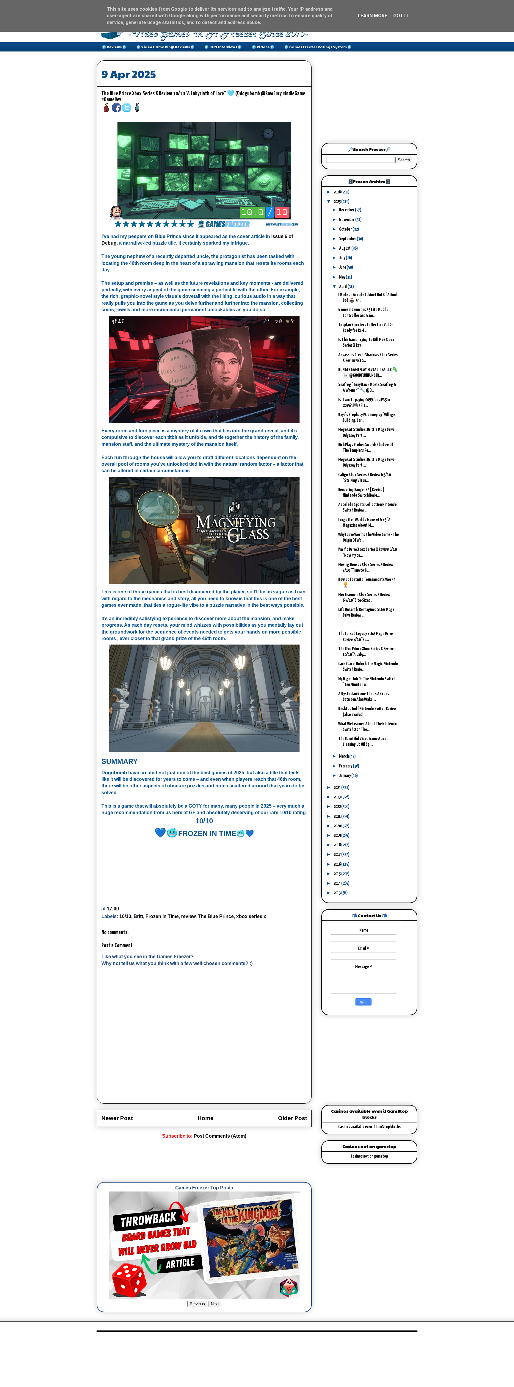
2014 (337, 883)
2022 (337, 806)
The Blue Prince (216, 916)
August (345, 248)
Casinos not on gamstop (369, 1156)
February (346, 766)
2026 (337, 192)
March (344, 756)
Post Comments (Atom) (220, 1136)
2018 (337, 845)
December (347, 210)
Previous (197, 1304)
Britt (138, 916)
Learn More (372, 15)
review (188, 916)
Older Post (292, 1118)
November (347, 220)
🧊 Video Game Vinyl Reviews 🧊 (166, 47)
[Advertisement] (205, 1160)
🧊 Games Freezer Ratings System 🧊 (318, 47)
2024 (337, 787)
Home (206, 1118)
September (348, 239)
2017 (337, 854)
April (343, 286)
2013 (337, 893)
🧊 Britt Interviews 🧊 (223, 47)
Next (215, 1304)
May (342, 277)
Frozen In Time (162, 916)
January (345, 775)
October (345, 229)
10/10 (125, 916)
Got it (401, 15)
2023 (337, 797)
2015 (337, 874)
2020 (337, 826)
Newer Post (117, 1118)
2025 (337, 201)
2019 (337, 835)
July (342, 258)
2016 (337, 864)
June (343, 267)
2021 (337, 816)
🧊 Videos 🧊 (263, 47)
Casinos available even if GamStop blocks (369, 1127)
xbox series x (251, 916)
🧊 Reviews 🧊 (114, 47)
